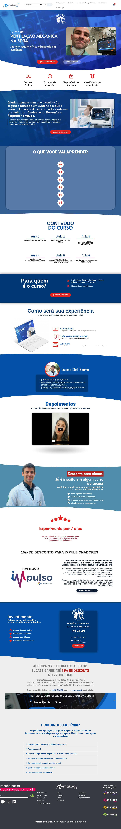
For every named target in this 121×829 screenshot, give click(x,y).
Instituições (82, 793)
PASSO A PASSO (57, 690)
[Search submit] (50, 4)
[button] (91, 41)
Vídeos (60, 798)
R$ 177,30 (77, 641)
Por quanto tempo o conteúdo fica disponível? (47, 758)
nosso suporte (77, 690)
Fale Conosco (41, 801)
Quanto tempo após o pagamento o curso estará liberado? (52, 754)
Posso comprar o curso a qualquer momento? (47, 744)
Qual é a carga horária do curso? (41, 768)
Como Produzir (42, 795)
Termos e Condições (44, 803)
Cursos (60, 795)
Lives (59, 793)
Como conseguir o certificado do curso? (44, 763)
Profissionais (82, 795)
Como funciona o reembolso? (40, 772)
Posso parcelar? (34, 749)
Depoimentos (41, 798)
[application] (65, 2)
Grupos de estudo (84, 798)
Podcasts (61, 800)
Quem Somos (42, 792)
